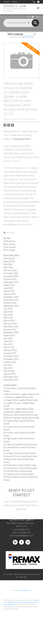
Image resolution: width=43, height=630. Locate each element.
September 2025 (11, 282)
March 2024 (8, 320)
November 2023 (10, 326)
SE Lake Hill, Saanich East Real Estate (20, 444)
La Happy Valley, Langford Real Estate (20, 400)
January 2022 (9, 374)
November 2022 (10, 359)
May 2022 (8, 368)
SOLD (38, 16)
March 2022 (8, 371)
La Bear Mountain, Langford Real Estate (21, 394)
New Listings (9, 244)
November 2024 (10, 300)
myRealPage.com (25, 590)
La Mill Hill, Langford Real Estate (18, 409)
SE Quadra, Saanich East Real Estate (19, 453)
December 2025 (10, 273)
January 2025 (9, 294)
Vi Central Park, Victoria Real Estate (19, 465)
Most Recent (9, 258)
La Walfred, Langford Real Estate (18, 412)
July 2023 (7, 338)
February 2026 (10, 270)
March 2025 (8, 291)
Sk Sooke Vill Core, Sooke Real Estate (20, 456)
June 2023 (8, 341)
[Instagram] (27, 542)
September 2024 (11, 306)
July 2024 (7, 308)
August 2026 (9, 261)
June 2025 (8, 288)
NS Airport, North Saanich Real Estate (25, 122)
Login (14, 2)
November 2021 (10, 379)
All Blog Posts (9, 241)
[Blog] (15, 542)
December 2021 (10, 377)
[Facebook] (21, 542)
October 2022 (9, 362)
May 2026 (8, 264)
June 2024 (8, 311)
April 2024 (8, 317)
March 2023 (8, 347)
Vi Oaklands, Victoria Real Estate (18, 474)
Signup (6, 2)
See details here (22, 138)
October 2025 (9, 279)
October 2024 (9, 303)
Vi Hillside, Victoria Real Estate (17, 471)
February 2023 (10, 350)
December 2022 (10, 356)
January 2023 (9, 353)
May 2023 (8, 344)
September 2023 (11, 332)
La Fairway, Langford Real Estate (18, 397)
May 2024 (8, 314)
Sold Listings (9, 250)
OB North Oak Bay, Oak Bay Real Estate (21, 418)
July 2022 (7, 365)
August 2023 (9, 335)
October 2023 (9, 329)
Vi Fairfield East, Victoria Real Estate (20, 468)
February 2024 (10, 323)
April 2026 (8, 267)
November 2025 (10, 276)
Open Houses (9, 247)
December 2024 (10, 297)
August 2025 (9, 285)
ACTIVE (29, 16)
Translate (29, 37)
